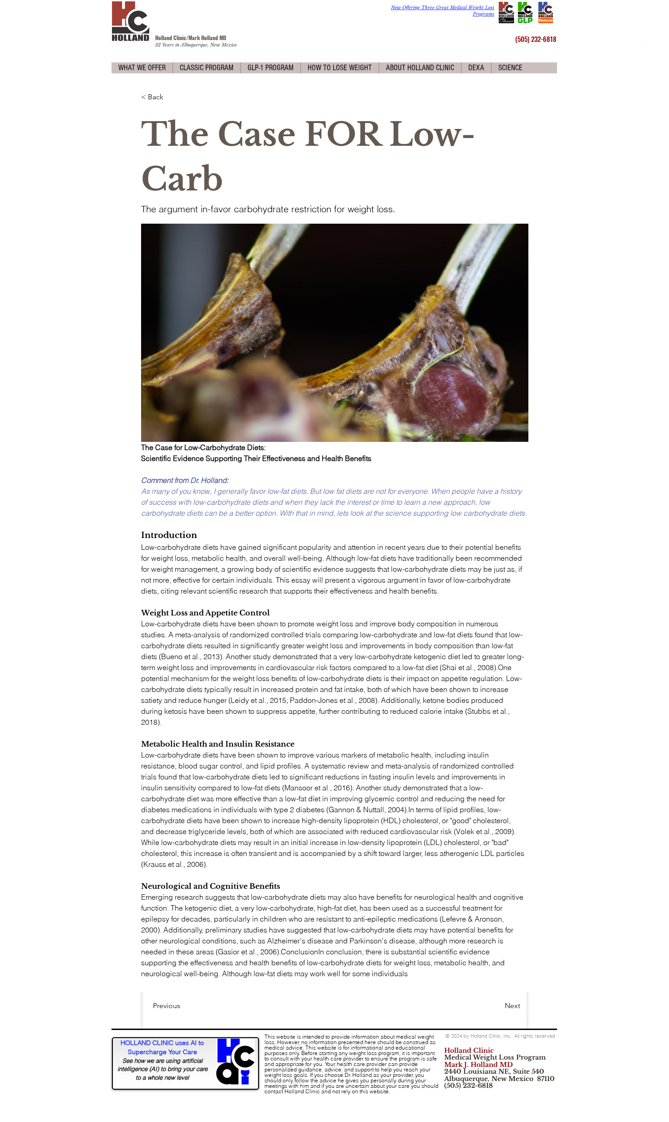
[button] (142, 67)
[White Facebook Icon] (652, 24)
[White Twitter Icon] (652, 40)
